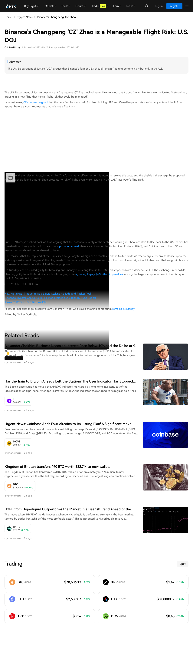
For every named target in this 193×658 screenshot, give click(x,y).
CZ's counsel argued (35, 102)
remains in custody (123, 308)
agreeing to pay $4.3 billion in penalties (99, 274)
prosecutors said (69, 246)
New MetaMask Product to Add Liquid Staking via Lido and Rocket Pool (48, 293)
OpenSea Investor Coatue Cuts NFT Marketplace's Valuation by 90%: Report (50, 297)
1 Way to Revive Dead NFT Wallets (25, 301)
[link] (18, 401)
